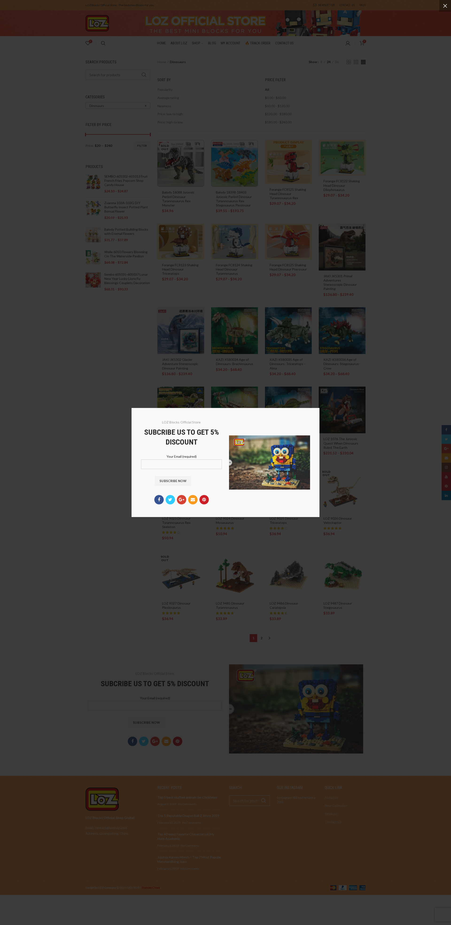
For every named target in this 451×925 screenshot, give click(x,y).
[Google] (181, 499)
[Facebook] (159, 499)
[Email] (193, 499)
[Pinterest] (204, 499)
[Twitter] (170, 499)
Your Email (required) (182, 456)
